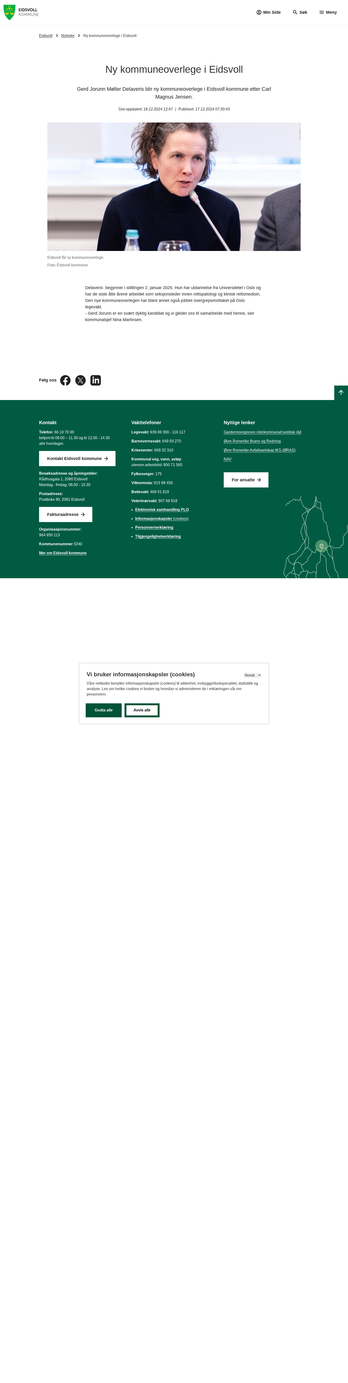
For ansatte (243, 480)
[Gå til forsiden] (21, 12)
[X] (81, 380)
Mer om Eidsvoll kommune (63, 553)
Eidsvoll (46, 36)
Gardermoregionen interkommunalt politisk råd (262, 432)
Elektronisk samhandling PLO (162, 510)
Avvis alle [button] (142, 710)
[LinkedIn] (95, 380)
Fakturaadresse (63, 514)
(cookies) (161, 519)
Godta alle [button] (104, 710)
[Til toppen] (341, 393)
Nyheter (68, 36)
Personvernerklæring (154, 527)
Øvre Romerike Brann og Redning (252, 441)
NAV (228, 459)
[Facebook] (65, 380)
